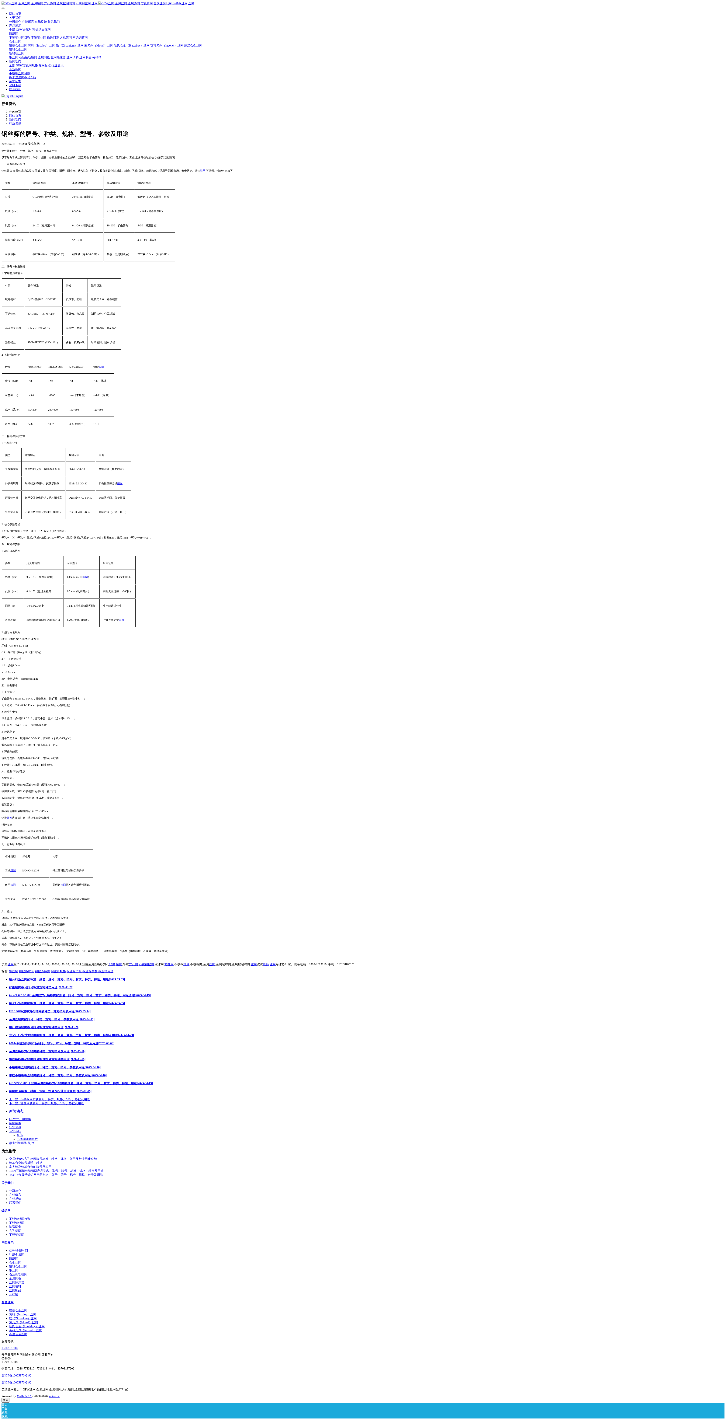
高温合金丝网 (18, 1334)
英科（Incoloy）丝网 (22, 1314)
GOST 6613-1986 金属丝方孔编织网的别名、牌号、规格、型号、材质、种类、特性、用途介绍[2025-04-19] (80, 995)
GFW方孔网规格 (20, 1119)
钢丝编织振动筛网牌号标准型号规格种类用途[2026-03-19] (47, 1059)
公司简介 (15, 1190)
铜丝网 (13, 1270)
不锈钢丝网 (146, 964)
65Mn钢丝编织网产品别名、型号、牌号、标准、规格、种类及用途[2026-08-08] (61, 1043)
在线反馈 (15, 1198)
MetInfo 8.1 (24, 1396)
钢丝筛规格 (58, 971)
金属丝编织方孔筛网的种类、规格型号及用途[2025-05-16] (47, 1051)
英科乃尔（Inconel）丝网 (25, 1330)
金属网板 (15, 1278)
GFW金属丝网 (18, 1250)
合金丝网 (15, 1262)
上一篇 (49, 1099)
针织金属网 (16, 1254)
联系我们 (15, 1202)
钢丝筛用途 (105, 971)
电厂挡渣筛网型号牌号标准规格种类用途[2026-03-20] (44, 1027)
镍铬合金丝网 (18, 1266)
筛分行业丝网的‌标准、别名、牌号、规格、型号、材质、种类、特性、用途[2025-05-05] (67, 979)
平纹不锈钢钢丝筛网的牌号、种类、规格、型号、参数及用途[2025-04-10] (58, 1075)
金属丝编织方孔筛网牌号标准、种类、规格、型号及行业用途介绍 (53, 1158)
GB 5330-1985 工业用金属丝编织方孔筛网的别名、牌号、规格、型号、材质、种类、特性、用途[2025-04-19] (81, 1083)
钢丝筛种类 (42, 971)
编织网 (6, 1210)
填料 (266, 964)
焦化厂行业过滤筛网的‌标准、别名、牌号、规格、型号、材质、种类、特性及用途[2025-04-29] (71, 1035)
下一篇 (46, 1103)
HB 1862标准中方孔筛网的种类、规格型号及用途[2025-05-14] (50, 1011)
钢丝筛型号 (74, 971)
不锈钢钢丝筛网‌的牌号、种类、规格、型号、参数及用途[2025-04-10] (55, 1067)
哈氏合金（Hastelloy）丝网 (27, 1326)
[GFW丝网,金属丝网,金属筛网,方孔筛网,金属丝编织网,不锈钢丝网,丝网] (363, 3)
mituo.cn (54, 1396)
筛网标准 (15, 1123)
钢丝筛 (13, 971)
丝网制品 (15, 1290)
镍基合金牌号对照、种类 (25, 1162)
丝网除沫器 (16, 1282)
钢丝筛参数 (90, 971)
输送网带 (15, 1226)
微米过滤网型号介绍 (22, 1143)
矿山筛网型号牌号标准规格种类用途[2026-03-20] (41, 987)
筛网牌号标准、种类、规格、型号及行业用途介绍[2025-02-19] (50, 1091)
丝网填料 (15, 1286)
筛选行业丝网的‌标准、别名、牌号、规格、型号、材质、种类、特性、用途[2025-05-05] (67, 1003)
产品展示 (8, 1242)
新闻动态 (15, 119)
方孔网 (133, 964)
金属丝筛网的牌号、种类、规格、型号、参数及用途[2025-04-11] (52, 1019)
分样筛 (13, 1294)
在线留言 (15, 1194)
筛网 (202, 170)
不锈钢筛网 (16, 1234)
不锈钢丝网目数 (27, 1139)
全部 (12, 29)
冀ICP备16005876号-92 (16, 1375)
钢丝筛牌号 (26, 971)
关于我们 (8, 1182)
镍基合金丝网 (18, 1310)
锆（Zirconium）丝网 (23, 1318)
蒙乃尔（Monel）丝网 (23, 1322)
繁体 (5, 1400)
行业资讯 (15, 123)
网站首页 (15, 13)
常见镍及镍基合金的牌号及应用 (30, 1166)
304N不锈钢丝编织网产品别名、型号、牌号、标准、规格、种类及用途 (56, 1170)
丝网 (11, 964)
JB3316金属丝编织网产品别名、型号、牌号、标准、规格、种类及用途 (56, 1174)
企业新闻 (15, 1131)
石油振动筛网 (18, 1274)
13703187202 (10, 1348)
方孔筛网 (15, 1230)
